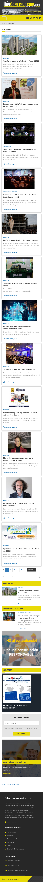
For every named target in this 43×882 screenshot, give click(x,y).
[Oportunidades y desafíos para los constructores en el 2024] (21, 533)
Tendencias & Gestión (14, 839)
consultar (7, 774)
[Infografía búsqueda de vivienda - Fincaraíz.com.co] (21, 689)
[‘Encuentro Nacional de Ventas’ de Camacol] (21, 353)
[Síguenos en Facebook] (27, 18)
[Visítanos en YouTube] (37, 18)
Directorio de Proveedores (14, 762)
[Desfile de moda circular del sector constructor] (21, 224)
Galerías (7, 670)
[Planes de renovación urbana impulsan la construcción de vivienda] (21, 442)
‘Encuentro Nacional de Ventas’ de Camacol (19, 369)
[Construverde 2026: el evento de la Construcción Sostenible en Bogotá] (21, 179)
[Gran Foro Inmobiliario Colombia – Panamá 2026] (21, 45)
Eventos (6, 58)
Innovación (10, 842)
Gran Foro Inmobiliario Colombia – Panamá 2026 (21, 61)
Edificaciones (11, 832)
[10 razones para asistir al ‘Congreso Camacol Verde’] (21, 267)
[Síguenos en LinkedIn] (34, 18)
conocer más (11, 822)
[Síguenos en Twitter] (40, 18)
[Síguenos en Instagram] (31, 18)
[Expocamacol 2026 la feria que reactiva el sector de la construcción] (21, 88)
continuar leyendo (11, 73)
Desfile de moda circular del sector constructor (20, 240)
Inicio (3, 23)
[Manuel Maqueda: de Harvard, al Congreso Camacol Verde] (21, 487)
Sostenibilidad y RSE (10, 192)
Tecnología (7, 146)
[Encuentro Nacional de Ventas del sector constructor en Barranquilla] (21, 310)
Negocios (10, 835)
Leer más (23, 603)
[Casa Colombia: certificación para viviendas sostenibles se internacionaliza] (9, 616)
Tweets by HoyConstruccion (11, 784)
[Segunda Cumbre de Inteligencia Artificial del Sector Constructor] (21, 133)
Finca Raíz (8, 583)
